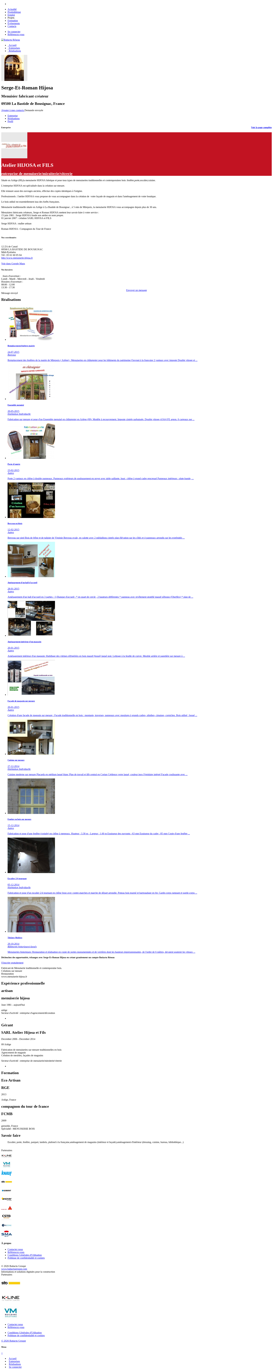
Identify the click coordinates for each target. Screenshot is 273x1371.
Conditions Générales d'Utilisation (25, 1255)
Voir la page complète (261, 127)
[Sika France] (6, 1211)
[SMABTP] (6, 1237)
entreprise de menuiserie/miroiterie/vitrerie (37, 174)
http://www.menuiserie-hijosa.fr (17, 258)
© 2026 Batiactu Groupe (13, 1340)
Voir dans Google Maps (13, 263)
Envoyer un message (136, 290)
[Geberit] (6, 1193)
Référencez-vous (16, 34)
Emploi (11, 15)
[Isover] (6, 1202)
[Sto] (6, 1185)
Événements (14, 23)
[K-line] (6, 1159)
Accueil (12, 45)
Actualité (12, 9)
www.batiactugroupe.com (14, 1269)
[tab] (13, 115)
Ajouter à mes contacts (12, 110)
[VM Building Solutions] (6, 1167)
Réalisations (14, 51)
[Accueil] (10, 39)
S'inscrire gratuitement (12, 962)
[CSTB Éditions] (6, 1219)
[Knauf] (6, 1176)
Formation (13, 20)
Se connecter (14, 31)
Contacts (12, 26)
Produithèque (14, 12)
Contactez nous (15, 1249)
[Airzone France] (6, 1228)
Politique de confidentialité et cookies (26, 1258)
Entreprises (14, 48)
